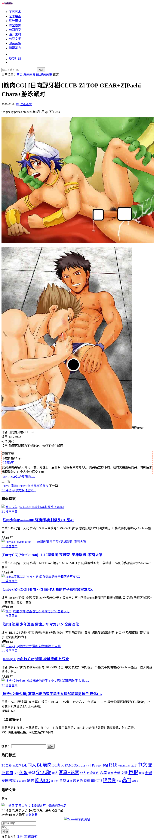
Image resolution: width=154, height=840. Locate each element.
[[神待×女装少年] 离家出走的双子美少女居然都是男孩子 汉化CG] (45, 680)
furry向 (85, 765)
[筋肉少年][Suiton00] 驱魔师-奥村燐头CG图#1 (38, 520)
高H (126, 780)
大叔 (117, 773)
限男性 (109, 780)
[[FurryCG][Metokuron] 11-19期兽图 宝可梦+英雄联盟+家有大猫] (44, 541)
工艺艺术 (15, 11)
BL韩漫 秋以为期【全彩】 (19, 490)
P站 (16, 476)
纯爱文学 (15, 39)
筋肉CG (30, 476)
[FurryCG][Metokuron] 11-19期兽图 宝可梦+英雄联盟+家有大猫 (52, 555)
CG (62, 765)
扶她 (141, 773)
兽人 (55, 773)
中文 (142, 765)
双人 (83, 773)
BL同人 (29, 765)
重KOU (96, 781)
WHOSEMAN (124, 766)
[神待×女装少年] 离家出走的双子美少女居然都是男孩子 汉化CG (52, 694)
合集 (22, 476)
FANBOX (8, 476)
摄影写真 (15, 48)
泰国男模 (9, 781)
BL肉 (56, 765)
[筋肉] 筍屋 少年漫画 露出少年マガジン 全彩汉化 (40, 624)
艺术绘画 (15, 16)
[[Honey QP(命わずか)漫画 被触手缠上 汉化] (31, 646)
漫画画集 (15, 43)
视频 (87, 781)
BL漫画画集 (24, 104)
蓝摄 (69, 781)
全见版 (43, 772)
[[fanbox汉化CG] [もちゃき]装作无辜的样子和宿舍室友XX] (41, 576)
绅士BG (55, 781)
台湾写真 (93, 773)
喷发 (110, 773)
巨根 (133, 772)
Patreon (97, 765)
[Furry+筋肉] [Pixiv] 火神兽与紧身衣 (25, 485)
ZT (134, 765)
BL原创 (17, 765)
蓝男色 (78, 781)
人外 (16, 773)
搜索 (40, 69)
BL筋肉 (44, 764)
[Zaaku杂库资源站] (7, 4)
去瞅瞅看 (32, 814)
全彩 (31, 773)
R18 (113, 765)
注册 (20, 836)
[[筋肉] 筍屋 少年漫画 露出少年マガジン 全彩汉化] (35, 611)
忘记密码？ (31, 836)
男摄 (23, 781)
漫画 (19, 781)
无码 (148, 773)
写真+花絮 (69, 772)
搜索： (6, 746)
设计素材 (15, 20)
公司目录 (15, 29)
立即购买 (8, 462)
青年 (118, 781)
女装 (124, 773)
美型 (62, 781)
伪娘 (23, 772)
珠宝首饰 (15, 25)
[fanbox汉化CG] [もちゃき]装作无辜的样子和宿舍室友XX (47, 589)
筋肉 (30, 781)
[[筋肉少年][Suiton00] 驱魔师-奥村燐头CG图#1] (33, 507)
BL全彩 (7, 765)
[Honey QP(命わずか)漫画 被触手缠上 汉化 (35, 659)
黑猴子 (135, 781)
